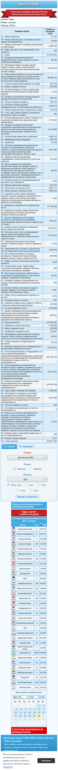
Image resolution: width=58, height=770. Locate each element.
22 (39, 716)
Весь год (16, 485)
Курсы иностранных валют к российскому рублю (27, 505)
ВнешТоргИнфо (29, 4)
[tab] (9, 446)
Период (27, 474)
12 (25, 713)
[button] (27, 497)
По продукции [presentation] (26, 446)
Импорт (38, 469)
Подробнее (8, 767)
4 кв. (36, 490)
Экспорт (21, 469)
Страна (27, 452)
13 (30, 713)
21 (34, 716)
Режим (27, 464)
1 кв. (31, 485)
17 (16, 716)
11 (20, 713)
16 (44, 713)
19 (25, 716)
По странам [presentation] (9, 446)
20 (30, 716)
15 (39, 713)
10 (16, 713)
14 (34, 713)
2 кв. (43, 485)
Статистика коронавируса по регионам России (27, 730)
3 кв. (23, 490)
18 (20, 716)
